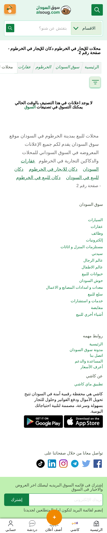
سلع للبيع (95, 294)
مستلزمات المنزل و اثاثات (82, 247)
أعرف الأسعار (92, 367)
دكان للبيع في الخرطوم (38, 177)
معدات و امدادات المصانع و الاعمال (74, 287)
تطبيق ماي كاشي (88, 384)
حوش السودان (91, 280)
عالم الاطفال (92, 267)
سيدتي (97, 253)
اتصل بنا (96, 355)
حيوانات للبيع (92, 274)
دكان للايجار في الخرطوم (53, 169)
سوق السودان (68, 67)
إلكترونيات (94, 240)
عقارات (25, 67)
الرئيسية (92, 67)
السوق (30, 107)
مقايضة (97, 307)
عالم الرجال (93, 260)
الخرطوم (44, 67)
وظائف (97, 233)
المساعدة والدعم (89, 361)
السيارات (95, 220)
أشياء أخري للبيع (89, 314)
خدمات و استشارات (87, 301)
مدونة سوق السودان (86, 349)
